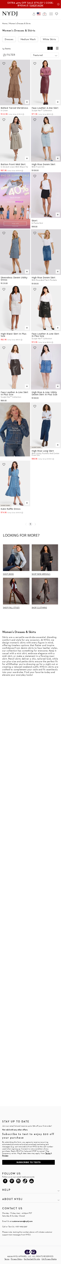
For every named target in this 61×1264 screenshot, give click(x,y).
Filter (11, 54)
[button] (45, 55)
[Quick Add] (27, 102)
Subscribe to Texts (28, 1162)
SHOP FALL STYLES (11, 607)
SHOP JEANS (8, 574)
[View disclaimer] (58, 4)
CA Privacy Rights (49, 1259)
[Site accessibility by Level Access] (30, 1252)
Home (4, 23)
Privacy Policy (16, 1259)
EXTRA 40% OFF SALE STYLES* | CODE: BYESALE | (30, 4)
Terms (6, 1259)
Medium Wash (28, 39)
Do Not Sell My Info (32, 1259)
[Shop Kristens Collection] (15, 424)
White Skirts (49, 39)
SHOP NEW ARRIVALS (41, 574)
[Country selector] (39, 13)
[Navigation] (51, 14)
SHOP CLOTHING (39, 607)
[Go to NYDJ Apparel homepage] (10, 15)
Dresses (9, 39)
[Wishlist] (56, 14)
